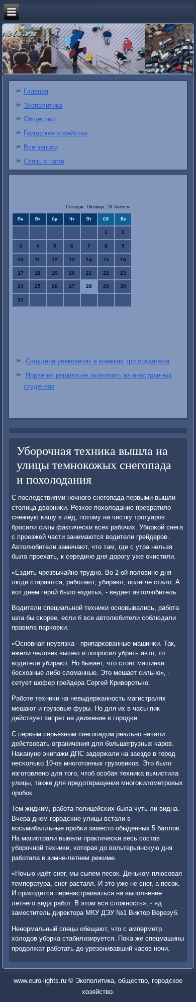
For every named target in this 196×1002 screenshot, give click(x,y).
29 (106, 286)
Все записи (41, 147)
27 (72, 286)
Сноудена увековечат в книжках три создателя (97, 361)
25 (38, 286)
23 (123, 273)
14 (89, 259)
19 (55, 273)
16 (123, 259)
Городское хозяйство (55, 133)
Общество (39, 119)
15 (106, 259)
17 (21, 273)
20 (72, 273)
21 (89, 273)
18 (38, 273)
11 (37, 259)
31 (21, 299)
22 (106, 273)
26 (55, 286)
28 (89, 286)
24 (21, 286)
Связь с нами (44, 161)
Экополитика (43, 105)
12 (55, 259)
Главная (36, 91)
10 (21, 259)
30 (123, 286)
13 (72, 259)
